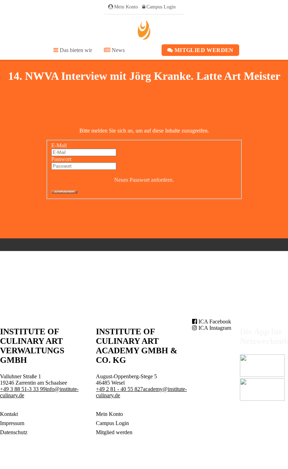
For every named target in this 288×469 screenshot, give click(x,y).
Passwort (61, 159)
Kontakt (9, 414)
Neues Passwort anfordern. (144, 180)
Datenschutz (13, 432)
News (117, 50)
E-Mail (59, 145)
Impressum (12, 423)
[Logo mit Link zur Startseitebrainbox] (144, 30)
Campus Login (161, 6)
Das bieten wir (75, 50)
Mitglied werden (203, 50)
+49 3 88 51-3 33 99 (23, 389)
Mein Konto (126, 6)
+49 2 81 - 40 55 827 (119, 389)
